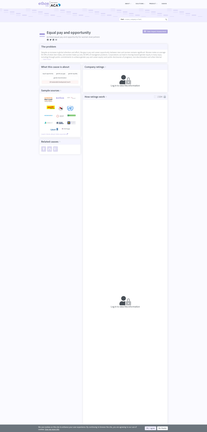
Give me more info (52, 429)
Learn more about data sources (53, 134)
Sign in (164, 4)
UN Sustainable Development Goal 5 (60, 82)
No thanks (162, 428)
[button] (128, 3)
